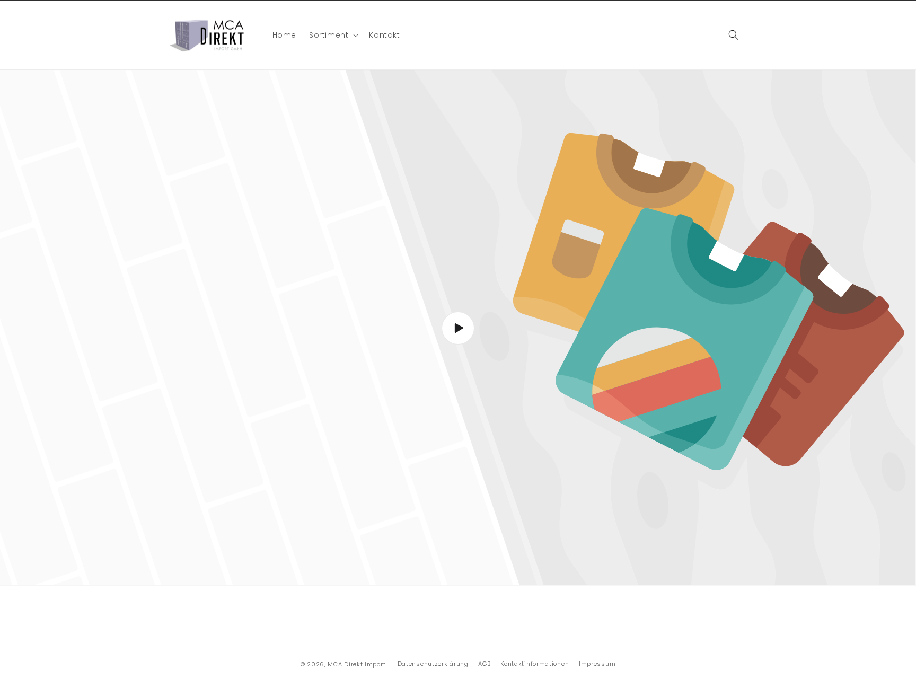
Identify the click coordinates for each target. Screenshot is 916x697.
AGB (484, 663)
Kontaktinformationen (534, 663)
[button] (333, 35)
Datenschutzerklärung (433, 663)
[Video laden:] (458, 328)
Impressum (597, 663)
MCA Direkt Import (356, 664)
